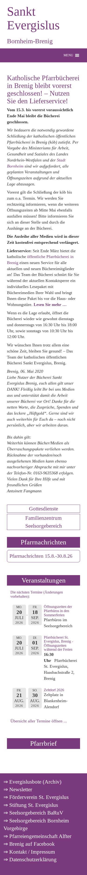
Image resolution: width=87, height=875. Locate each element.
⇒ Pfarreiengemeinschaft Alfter (37, 836)
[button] (68, 55)
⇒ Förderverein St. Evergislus (36, 797)
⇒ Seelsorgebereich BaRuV (33, 813)
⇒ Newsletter (17, 789)
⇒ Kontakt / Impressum (29, 852)
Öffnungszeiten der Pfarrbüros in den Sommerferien (58, 611)
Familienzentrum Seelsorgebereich (43, 522)
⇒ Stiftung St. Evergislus (30, 805)
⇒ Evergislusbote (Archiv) (32, 782)
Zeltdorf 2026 (54, 690)
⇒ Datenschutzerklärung (30, 859)
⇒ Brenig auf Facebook (29, 844)
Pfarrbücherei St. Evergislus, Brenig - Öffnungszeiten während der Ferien (58, 643)
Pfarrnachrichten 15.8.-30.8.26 (41, 556)
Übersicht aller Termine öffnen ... (38, 721)
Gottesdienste (43, 509)
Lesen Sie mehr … (50, 304)
